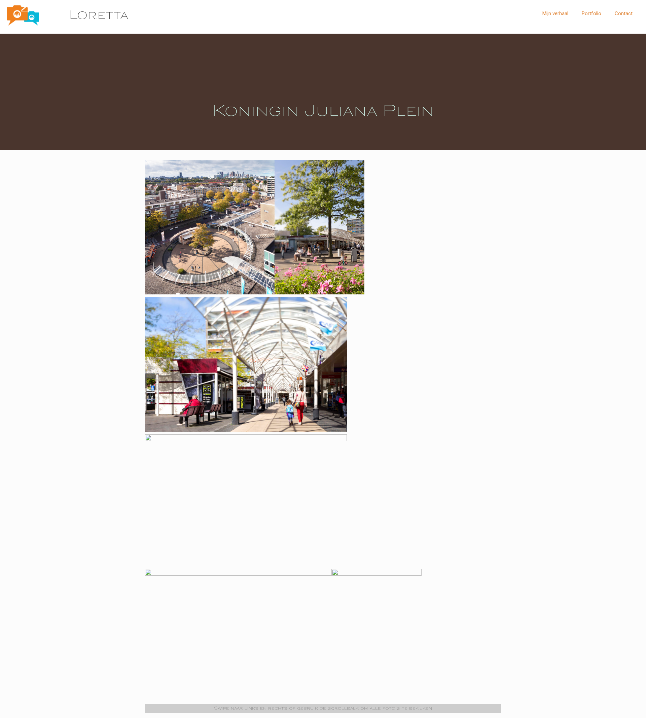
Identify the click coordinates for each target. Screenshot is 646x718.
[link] (591, 30)
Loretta (99, 16)
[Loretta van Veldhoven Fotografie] (23, 24)
